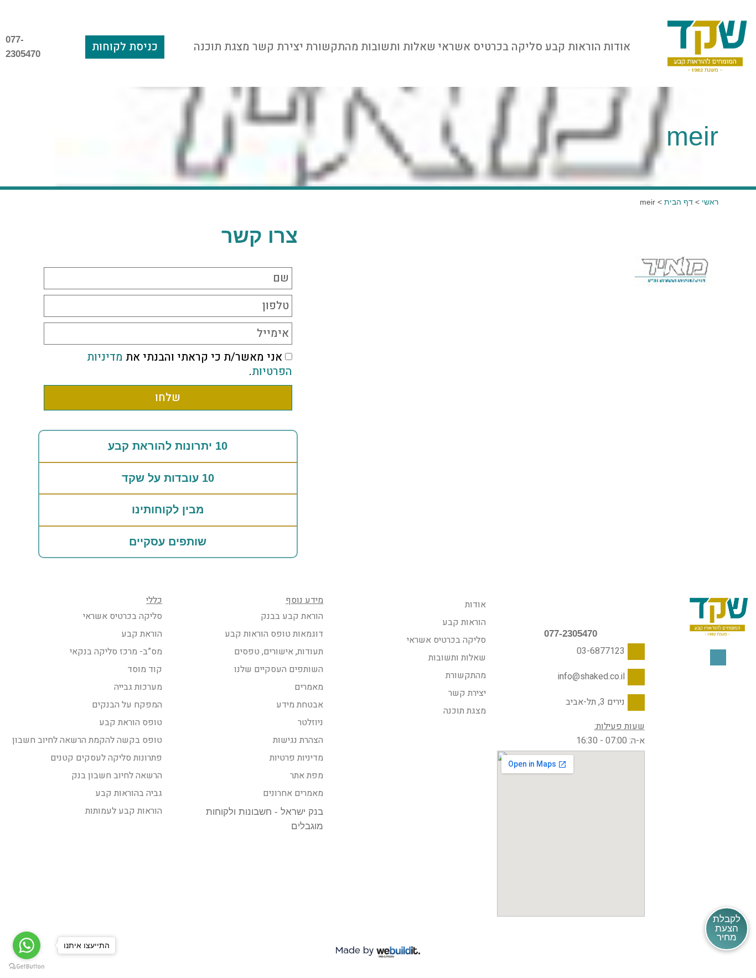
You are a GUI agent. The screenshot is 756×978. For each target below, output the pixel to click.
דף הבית (678, 201)
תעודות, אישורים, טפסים (278, 651)
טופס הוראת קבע (130, 722)
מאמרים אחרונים (293, 793)
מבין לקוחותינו (168, 509)
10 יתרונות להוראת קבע (167, 446)
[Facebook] (718, 657)
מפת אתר (306, 775)
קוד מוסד (144, 669)
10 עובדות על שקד (168, 478)
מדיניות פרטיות (296, 757)
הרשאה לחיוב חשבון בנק (116, 775)
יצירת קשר (277, 47)
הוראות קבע (573, 47)
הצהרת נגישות (298, 740)
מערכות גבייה (138, 687)
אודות (616, 47)
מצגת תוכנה (222, 47)
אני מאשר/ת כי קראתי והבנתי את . (189, 364)
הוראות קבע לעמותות (123, 811)
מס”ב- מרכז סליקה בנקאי (116, 651)
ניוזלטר (310, 722)
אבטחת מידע (299, 704)
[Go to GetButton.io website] (26, 966)
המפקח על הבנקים (127, 704)
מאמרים (308, 687)
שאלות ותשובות (398, 47)
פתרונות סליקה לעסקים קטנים (106, 757)
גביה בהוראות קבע (128, 793)
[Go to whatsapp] (26, 945)
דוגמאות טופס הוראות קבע (274, 634)
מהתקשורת (332, 47)
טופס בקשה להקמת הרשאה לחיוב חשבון (87, 740)
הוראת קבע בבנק (292, 616)
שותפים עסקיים (167, 541)
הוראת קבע (141, 634)
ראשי (710, 201)
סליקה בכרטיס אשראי (490, 47)
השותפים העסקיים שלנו (278, 669)
